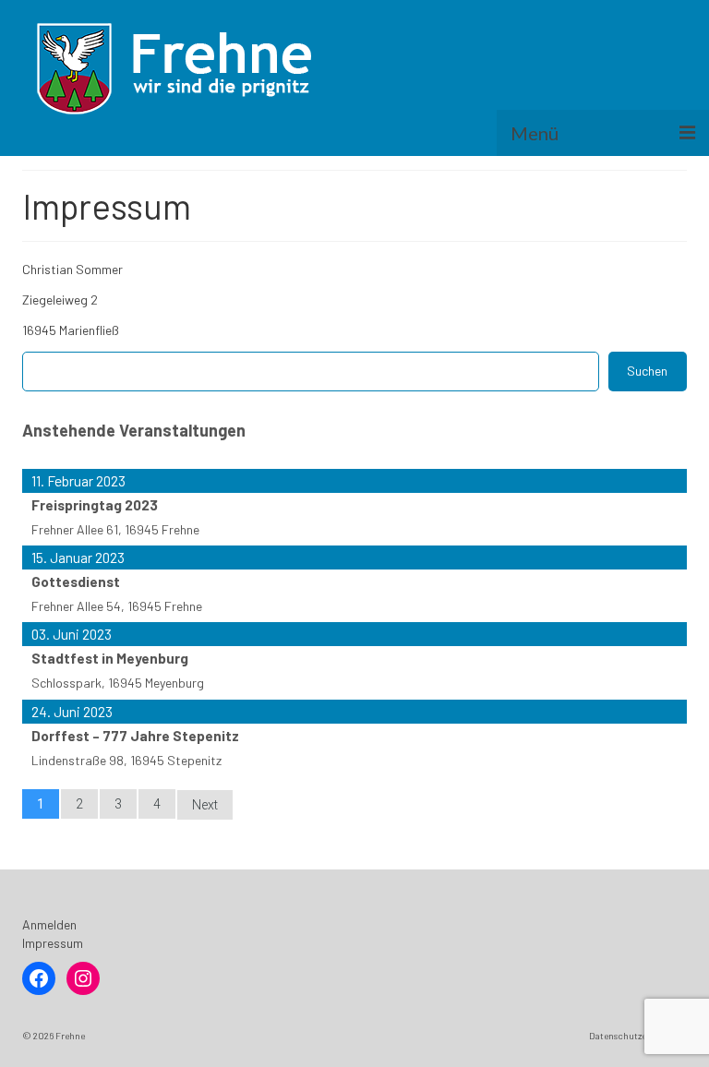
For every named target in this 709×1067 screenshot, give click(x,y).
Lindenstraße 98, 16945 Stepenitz (126, 760)
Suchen (647, 370)
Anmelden (49, 924)
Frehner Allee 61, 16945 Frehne (115, 529)
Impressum (52, 943)
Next (205, 804)
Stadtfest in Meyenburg (109, 658)
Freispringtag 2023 (94, 505)
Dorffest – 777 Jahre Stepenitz (135, 735)
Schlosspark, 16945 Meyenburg (117, 682)
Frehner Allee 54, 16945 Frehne (116, 606)
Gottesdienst (75, 581)
